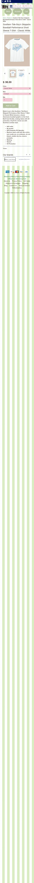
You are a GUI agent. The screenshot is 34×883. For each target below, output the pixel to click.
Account (17, 11)
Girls (17, 176)
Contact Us (13, 185)
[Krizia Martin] (17, 7)
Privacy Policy (17, 181)
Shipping (25, 183)
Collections (18, 179)
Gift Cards (26, 181)
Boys (22, 176)
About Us (7, 181)
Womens (7, 176)
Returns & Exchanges (13, 183)
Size (4, 91)
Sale (24, 179)
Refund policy (17, 188)
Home (4, 18)
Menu (8, 11)
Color (4, 86)
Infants (27, 176)
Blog (5, 185)
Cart (26, 11)
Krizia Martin (16, 192)
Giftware (10, 179)
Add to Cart (10, 106)
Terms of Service (24, 185)
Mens (13, 176)
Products (9, 18)
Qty (4, 97)
